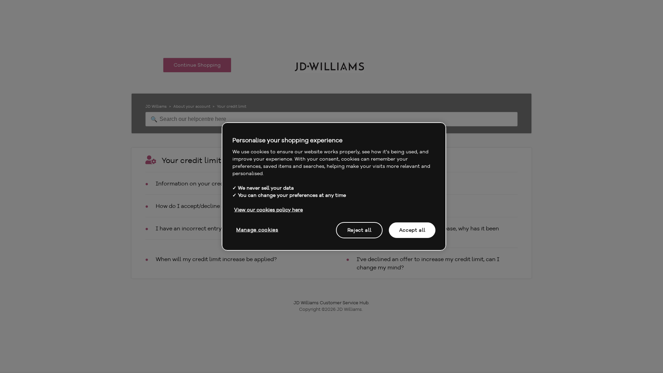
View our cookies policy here (268, 209)
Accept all (412, 230)
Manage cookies (257, 229)
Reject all (359, 230)
